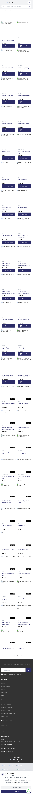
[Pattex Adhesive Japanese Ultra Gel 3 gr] (24, 253)
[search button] (29, 6)
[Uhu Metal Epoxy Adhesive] (24, 515)
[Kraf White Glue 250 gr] (24, 309)
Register (29, 670)
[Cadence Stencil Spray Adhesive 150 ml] (8, 85)
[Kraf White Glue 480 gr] (8, 309)
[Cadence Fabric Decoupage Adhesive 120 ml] (8, 141)
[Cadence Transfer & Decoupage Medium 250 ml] (8, 417)
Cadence (20, 65)
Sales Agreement (5, 710)
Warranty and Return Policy (8, 713)
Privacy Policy (4, 716)
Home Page (3, 9)
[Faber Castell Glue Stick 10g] (24, 466)
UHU (3, 177)
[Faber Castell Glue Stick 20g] (24, 141)
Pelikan (3, 571)
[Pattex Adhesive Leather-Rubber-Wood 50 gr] (8, 281)
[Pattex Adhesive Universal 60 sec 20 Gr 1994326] (24, 281)
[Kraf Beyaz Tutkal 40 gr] (24, 28)
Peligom (20, 233)
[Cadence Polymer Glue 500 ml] (8, 441)
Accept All (16, 791)
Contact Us (4, 725)
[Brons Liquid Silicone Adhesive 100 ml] (8, 336)
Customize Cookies (16, 787)
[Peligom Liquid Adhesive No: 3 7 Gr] (24, 587)
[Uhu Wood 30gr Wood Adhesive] (24, 490)
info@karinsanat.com (9, 748)
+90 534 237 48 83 (8, 751)
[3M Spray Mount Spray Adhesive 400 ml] (8, 365)
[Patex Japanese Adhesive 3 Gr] (8, 253)
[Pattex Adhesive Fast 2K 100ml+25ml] (24, 636)
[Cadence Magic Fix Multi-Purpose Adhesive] (24, 441)
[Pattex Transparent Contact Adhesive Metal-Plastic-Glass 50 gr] (24, 612)
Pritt (19, 205)
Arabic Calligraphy (5, 686)
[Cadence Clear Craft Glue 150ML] (24, 417)
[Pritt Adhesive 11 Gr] (24, 197)
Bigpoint (20, 345)
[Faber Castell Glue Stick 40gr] (8, 466)
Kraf (19, 37)
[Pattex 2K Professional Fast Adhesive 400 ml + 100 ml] (8, 636)
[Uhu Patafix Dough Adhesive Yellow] (8, 197)
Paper (2, 695)
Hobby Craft (10, 9)
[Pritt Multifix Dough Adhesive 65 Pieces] (8, 515)
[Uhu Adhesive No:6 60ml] (8, 539)
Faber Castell (21, 149)
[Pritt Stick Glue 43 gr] (8, 225)
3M (2, 37)
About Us (3, 728)
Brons (3, 345)
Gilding (3, 689)
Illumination (4, 692)
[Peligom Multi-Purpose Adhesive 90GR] (24, 225)
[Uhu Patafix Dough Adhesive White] (24, 169)
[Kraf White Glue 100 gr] (8, 57)
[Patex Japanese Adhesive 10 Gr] (8, 612)
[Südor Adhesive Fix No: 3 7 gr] (8, 393)
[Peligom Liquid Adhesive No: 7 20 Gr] (8, 587)
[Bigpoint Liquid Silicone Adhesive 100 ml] (24, 336)
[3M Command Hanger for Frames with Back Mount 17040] (24, 365)
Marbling (3, 683)
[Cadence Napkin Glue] (8, 113)
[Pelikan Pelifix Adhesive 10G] (24, 563)
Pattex (3, 261)
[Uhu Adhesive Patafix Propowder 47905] (8, 490)
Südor (3, 401)
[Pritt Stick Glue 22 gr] (24, 539)
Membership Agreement (7, 707)
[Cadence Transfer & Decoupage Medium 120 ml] (24, 57)
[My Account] (25, 2)
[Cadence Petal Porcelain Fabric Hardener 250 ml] (24, 85)
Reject (15, 782)
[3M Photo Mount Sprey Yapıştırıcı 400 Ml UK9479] (8, 28)
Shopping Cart (5, 731)
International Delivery (6, 704)
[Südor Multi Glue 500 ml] (24, 393)
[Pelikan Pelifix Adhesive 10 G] (8, 563)
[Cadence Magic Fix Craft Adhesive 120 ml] (24, 113)
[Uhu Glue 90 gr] (8, 169)
